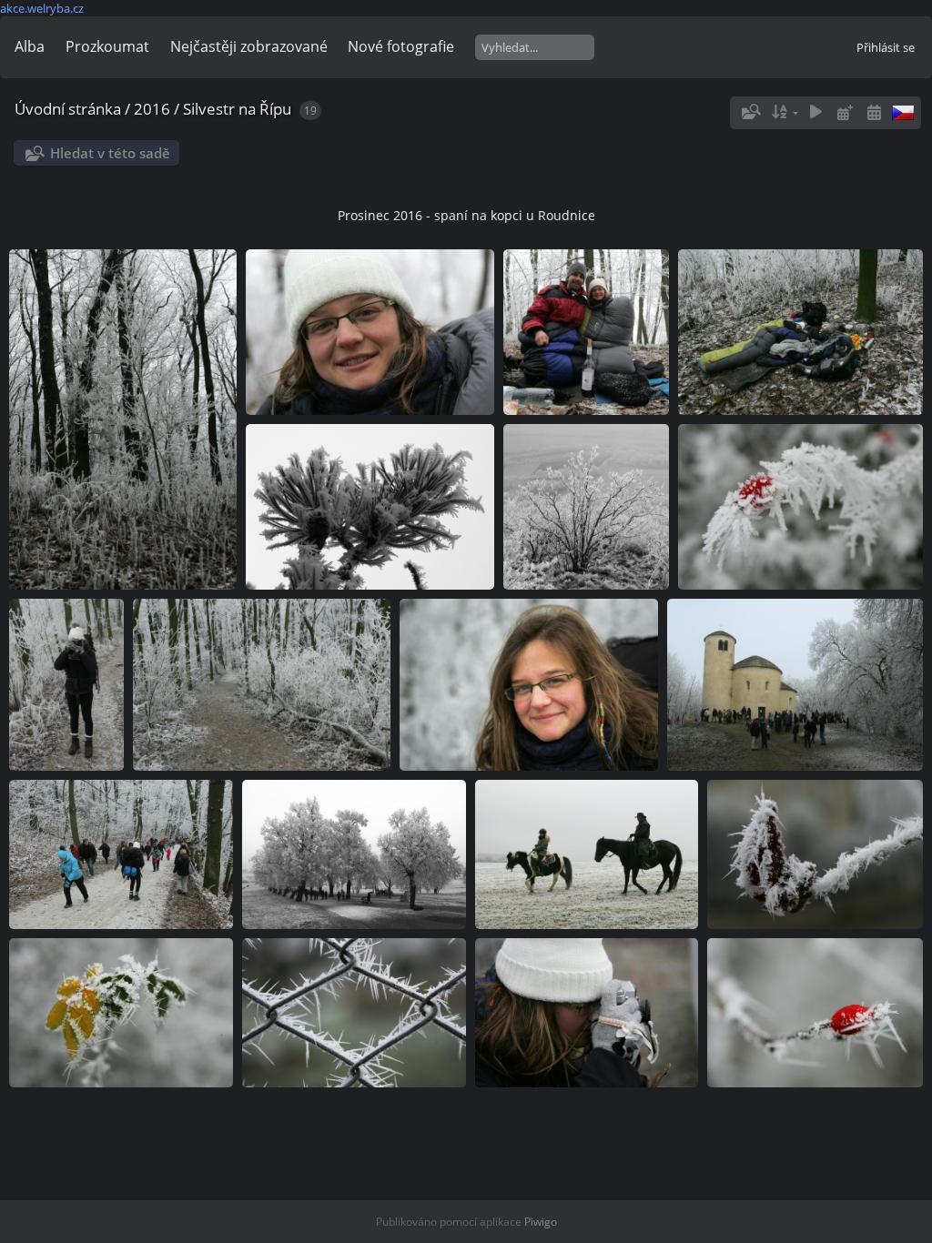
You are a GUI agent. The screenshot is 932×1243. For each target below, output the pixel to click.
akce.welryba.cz (42, 8)
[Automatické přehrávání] (816, 112)
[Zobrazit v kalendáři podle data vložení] (845, 112)
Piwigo (540, 1221)
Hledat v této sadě (110, 153)
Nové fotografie (401, 46)
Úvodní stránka (68, 108)
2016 (152, 108)
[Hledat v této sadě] (750, 112)
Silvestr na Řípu (237, 108)
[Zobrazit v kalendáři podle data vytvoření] (874, 112)
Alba (30, 46)
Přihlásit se (885, 47)
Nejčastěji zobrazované (249, 46)
